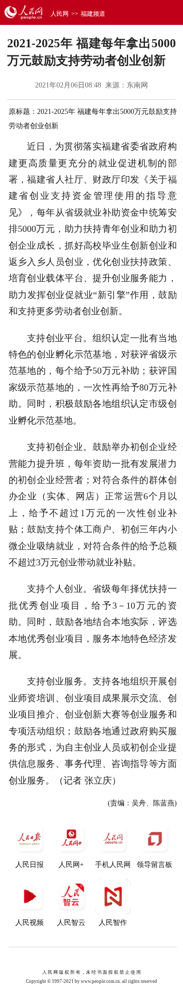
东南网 (137, 85)
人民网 (59, 13)
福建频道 (93, 13)
